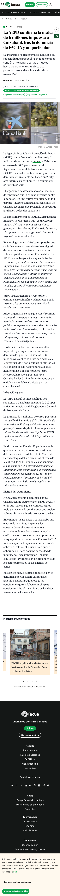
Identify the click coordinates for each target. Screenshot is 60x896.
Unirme (29, 4)
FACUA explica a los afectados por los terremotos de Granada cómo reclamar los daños (29, 667)
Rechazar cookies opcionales (17, 882)
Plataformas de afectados (30, 804)
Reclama (30, 826)
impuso (37, 161)
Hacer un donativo (30, 735)
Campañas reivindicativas (30, 800)
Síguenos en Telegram (36, 94)
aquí (15, 872)
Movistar (8, 363)
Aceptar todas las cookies (15, 891)
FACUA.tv (30, 759)
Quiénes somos (30, 845)
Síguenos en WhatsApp (14, 94)
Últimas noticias (30, 750)
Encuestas (30, 809)
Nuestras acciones (30, 755)
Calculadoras (30, 830)
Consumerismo (30, 763)
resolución (40, 199)
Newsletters (30, 768)
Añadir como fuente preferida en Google (21, 90)
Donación (42, 4)
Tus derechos (30, 821)
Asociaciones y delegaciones (30, 849)
